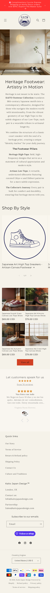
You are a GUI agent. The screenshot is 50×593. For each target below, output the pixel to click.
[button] (5, 20)
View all (25, 362)
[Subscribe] (40, 524)
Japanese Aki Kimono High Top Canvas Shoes (35, 314)
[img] (25, 381)
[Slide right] (31, 276)
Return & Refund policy (16, 455)
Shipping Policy (12, 461)
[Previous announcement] (5, 5)
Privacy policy (35, 583)
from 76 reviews (25, 384)
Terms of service (19, 587)
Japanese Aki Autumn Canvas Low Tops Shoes (12, 350)
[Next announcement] (45, 5)
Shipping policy (34, 587)
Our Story (9, 443)
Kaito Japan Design (23, 580)
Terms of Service (13, 449)
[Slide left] (19, 276)
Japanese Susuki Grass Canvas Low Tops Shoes (12, 314)
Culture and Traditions (16, 474)
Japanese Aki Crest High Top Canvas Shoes (36, 350)
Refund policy (22, 583)
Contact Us (10, 468)
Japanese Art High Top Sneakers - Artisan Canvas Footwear (22, 266)
